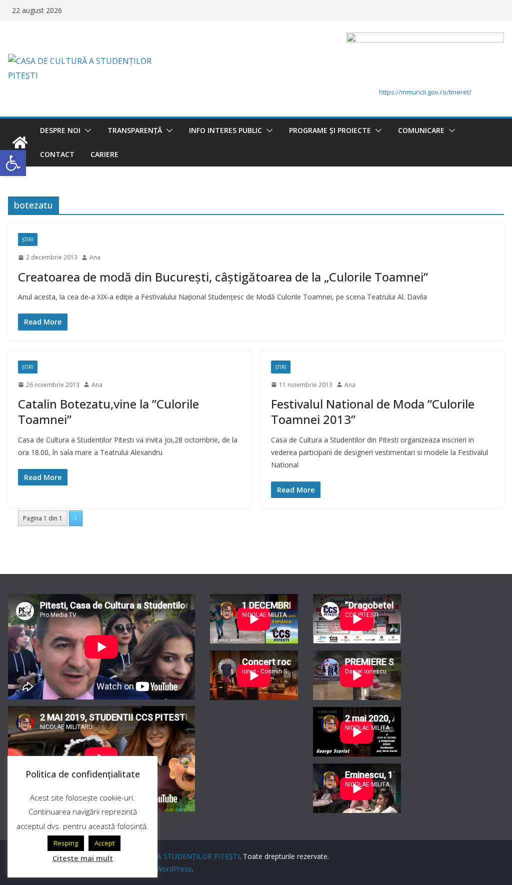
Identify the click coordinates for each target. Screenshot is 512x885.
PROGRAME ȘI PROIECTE (330, 130)
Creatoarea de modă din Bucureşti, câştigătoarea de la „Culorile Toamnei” (223, 276)
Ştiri (28, 239)
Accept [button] (104, 843)
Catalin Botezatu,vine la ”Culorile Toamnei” (108, 412)
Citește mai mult (82, 858)
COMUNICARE (421, 130)
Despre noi (60, 130)
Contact (57, 154)
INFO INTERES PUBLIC (225, 130)
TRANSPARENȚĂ (135, 130)
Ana (95, 257)
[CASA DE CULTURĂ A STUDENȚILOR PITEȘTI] (20, 142)
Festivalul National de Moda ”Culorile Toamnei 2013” (372, 412)
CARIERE (104, 154)
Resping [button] (66, 843)
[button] (86, 131)
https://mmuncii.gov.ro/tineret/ (425, 92)
